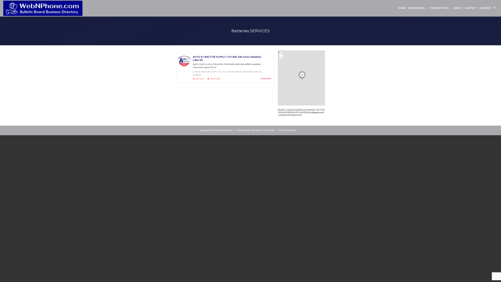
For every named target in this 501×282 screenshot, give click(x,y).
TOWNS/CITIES (438, 8)
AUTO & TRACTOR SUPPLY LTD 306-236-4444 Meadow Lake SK (227, 58)
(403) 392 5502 (289, 130)
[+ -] (301, 78)
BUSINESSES (416, 8)
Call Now (199, 79)
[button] (494, 8)
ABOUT (458, 8)
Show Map (215, 79)
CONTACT (471, 8)
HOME (402, 8)
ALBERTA (485, 8)
